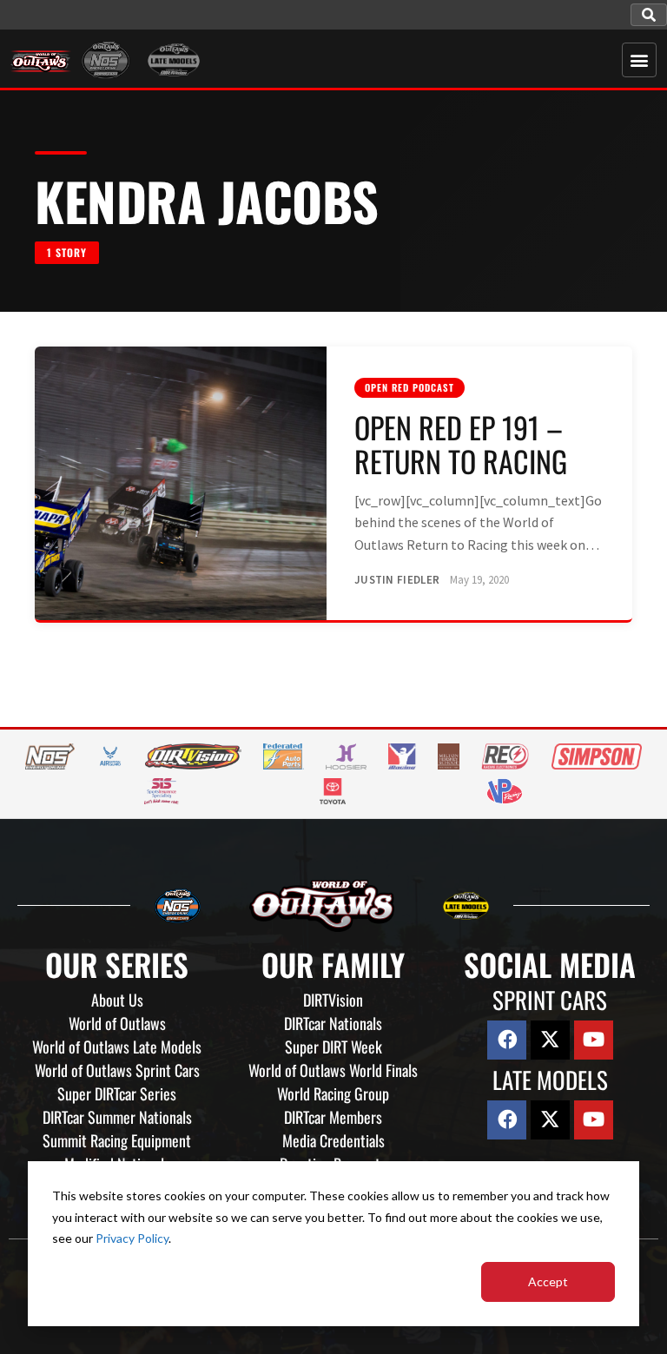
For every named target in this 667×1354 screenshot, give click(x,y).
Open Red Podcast (409, 387)
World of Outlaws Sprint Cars (117, 1070)
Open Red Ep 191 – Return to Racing (460, 444)
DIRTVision (333, 999)
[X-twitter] (550, 1040)
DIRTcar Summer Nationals (117, 1117)
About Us (117, 999)
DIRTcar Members (333, 1117)
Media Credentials (333, 1140)
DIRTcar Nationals (333, 1023)
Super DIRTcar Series (116, 1093)
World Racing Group (333, 1093)
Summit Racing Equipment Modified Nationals (117, 1152)
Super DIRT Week (333, 1046)
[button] (649, 14)
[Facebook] (506, 1040)
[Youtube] (593, 1040)
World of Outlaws (117, 1023)
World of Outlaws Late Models (116, 1046)
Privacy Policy (132, 1238)
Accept (548, 1281)
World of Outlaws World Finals (333, 1070)
